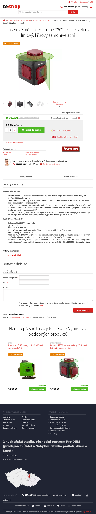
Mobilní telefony (28, 425)
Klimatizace (7, 422)
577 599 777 (26, 317)
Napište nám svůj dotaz (51, 164)
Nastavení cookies (57, 431)
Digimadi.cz (87, 512)
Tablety (6, 425)
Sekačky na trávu (9, 428)
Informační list (14, 255)
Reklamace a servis (57, 419)
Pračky (24, 417)
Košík (91, 2)
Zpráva (6, 287)
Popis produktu (26, 177)
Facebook (78, 495)
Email (5, 282)
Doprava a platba (57, 417)
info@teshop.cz (62, 495)
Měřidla (35, 20)
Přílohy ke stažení (71, 177)
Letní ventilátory (28, 419)
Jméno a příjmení (10, 277)
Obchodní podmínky (58, 425)
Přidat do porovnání (15, 142)
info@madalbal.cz (17, 317)
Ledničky (6, 417)
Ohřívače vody (8, 419)
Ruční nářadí (26, 20)
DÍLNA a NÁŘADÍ (13, 20)
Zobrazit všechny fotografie (59, 103)
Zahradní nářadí (28, 428)
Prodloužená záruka (58, 422)
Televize (25, 422)
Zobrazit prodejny (10, 455)
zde (41, 305)
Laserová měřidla (46, 20)
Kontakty (53, 433)
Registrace (84, 2)
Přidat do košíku (33, 129)
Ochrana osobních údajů (60, 428)
